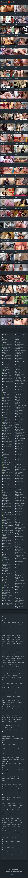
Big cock (8, 637)
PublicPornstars (5, 379)
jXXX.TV (11, 532)
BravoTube (4, 431)
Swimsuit (4, 826)
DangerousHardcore (6, 367)
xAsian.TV (17, 534)
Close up (17, 656)
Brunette (8, 643)
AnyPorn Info (17, 544)
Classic (8, 656)
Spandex (7, 818)
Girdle (3, 704)
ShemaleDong (5, 404)
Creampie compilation (12, 662)
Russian (8, 799)
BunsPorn (4, 460)
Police (17, 786)
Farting (18, 687)
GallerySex (4, 370)
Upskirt (3, 843)
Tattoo (6, 830)
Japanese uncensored (6, 738)
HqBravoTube (5, 414)
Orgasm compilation (11, 778)
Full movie (9, 696)
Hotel (14, 719)
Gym (3, 710)
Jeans (22, 738)
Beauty (3, 635)
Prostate (9, 790)
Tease (20, 830)
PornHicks (17, 452)
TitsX (9, 559)
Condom (19, 658)
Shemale (9, 807)
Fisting (14, 692)
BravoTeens (17, 411)
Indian (3, 725)
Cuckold (3, 664)
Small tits (4, 816)
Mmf (6, 763)
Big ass (18, 635)
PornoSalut (17, 566)
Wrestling (10, 854)
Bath (19, 631)
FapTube (23, 350)
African (8, 622)
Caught (8, 652)
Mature (10, 759)
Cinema (3, 656)
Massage (17, 757)
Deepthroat (13, 671)
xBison (9, 350)
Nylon (7, 771)
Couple (13, 660)
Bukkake (13, 643)
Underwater (12, 841)
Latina (18, 748)
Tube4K (10, 462)
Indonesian (18, 727)
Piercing (7, 786)
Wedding (9, 851)
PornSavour (4, 498)
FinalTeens (17, 509)
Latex (14, 748)
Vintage (8, 847)
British (3, 643)
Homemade (4, 719)
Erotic (16, 683)
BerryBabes (4, 457)
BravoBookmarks (18, 427)
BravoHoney (17, 550)
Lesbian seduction (15, 750)
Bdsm (16, 633)
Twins (16, 837)
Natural (3, 769)
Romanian (19, 797)
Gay (18, 700)
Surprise (8, 824)
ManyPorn (17, 403)
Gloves (14, 706)
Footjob (12, 694)
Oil (6, 776)
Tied (9, 835)
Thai (18, 832)
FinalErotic (4, 336)
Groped (18, 708)
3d (5, 618)
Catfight (3, 652)
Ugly (3, 841)
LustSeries (17, 424)
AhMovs (10, 595)
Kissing (3, 744)
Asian (11, 624)
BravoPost (4, 411)
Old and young (12, 776)
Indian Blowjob (9, 725)
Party (20, 784)
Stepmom (20, 820)
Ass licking (20, 624)
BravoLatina (17, 397)
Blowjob (18, 639)
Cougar (8, 660)
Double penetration (5, 677)
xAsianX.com (5, 417)
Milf (7, 761)
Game (8, 700)
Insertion (3, 729)
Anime (22, 622)
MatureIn (11, 525)
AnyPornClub (17, 375)
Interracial (15, 729)
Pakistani (4, 784)
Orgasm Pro (4, 376)
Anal (18, 622)
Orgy (18, 778)
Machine (3, 757)
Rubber (3, 799)
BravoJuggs (4, 389)
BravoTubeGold (18, 492)
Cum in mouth (10, 664)
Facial (9, 687)
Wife (22, 851)
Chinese (15, 654)
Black (8, 639)
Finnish (3, 692)
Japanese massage (6, 736)
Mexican (22, 759)
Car (8, 649)
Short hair (14, 809)
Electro (8, 683)
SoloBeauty (17, 482)
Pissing (12, 786)
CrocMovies (4, 476)
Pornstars (8, 788)
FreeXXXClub (17, 430)
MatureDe (4, 439)
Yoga (3, 858)
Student (3, 824)
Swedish (19, 824)
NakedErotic (4, 523)
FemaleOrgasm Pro (6, 576)
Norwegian (14, 769)
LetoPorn (24, 458)
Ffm (16, 689)
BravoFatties (4, 565)
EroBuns (23, 503)
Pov (19, 788)
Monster (19, 763)
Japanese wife (16, 738)
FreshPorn (4, 517)
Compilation (13, 658)
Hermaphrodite (14, 717)
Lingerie (3, 753)
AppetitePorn (17, 519)
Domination (4, 675)
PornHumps (4, 420)
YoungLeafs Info (5, 454)
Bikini (19, 637)
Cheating (3, 654)
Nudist (19, 769)
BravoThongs (4, 601)
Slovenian (10, 814)
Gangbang (14, 700)
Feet (3, 689)
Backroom (8, 631)
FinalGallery (4, 528)
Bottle (13, 641)
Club (3, 658)
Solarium (20, 816)
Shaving (3, 807)
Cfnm (18, 652)
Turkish (11, 837)
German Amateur (10, 702)
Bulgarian (19, 643)
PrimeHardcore (18, 489)
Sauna (13, 803)
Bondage (3, 641)
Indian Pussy (11, 727)
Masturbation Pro (18, 506)
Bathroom (4, 633)
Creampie (4, 662)
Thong (22, 832)
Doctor (13, 673)
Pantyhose (15, 784)
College (7, 658)
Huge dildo (4, 721)
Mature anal (16, 759)
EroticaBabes (17, 569)
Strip (21, 822)
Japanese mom (15, 736)
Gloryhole (9, 706)
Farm (14, 687)
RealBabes (17, 525)
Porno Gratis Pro (18, 336)
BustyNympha (5, 386)
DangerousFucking (6, 547)
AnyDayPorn (4, 520)
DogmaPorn (4, 571)
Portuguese (14, 788)
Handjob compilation (15, 715)
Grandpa (3, 708)
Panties (9, 784)
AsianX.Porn (17, 516)
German (3, 702)
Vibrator (3, 847)
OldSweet (17, 417)
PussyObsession (5, 382)
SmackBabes (5, 356)
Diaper (19, 671)
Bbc (8, 633)
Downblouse (13, 677)
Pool (3, 788)
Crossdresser (21, 662)
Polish (22, 786)
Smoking (9, 816)
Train (7, 837)
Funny (14, 696)
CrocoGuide (4, 423)
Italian (21, 729)
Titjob (17, 835)
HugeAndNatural (18, 528)
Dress (19, 677)
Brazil (17, 641)
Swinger (9, 826)
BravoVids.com (9, 2)
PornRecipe (17, 604)
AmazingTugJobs (18, 421)
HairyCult (17, 512)
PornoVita (17, 400)
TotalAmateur (4, 434)
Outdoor (3, 780)
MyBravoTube (17, 345)
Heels (8, 717)
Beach (21, 633)
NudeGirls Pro (17, 601)
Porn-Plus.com (5, 568)
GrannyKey (4, 495)
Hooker (9, 719)
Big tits (14, 637)
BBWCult (17, 414)
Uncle (7, 841)
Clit (12, 656)
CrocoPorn (4, 554)
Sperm (3, 820)
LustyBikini (17, 339)
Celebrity (13, 652)
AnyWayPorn (17, 342)
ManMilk (23, 438)
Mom (10, 763)
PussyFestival (18, 486)
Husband (16, 721)
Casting (17, 649)
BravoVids (4, 535)
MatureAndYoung (5, 541)
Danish (8, 671)
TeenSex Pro (4, 501)
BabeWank (17, 578)
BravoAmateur (18, 436)
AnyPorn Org (4, 467)
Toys (3, 837)
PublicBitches (5, 562)
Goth (19, 706)
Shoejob (3, 809)
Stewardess (4, 822)
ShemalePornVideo (6, 361)
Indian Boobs (16, 725)
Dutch (3, 679)
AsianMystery (17, 501)
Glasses (3, 706)
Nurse (3, 771)
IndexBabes (17, 359)
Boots (8, 641)
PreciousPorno (18, 394)
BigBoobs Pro (5, 557)
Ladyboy (9, 748)
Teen (3, 832)
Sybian (18, 826)
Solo (3, 818)
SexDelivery (17, 537)
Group (23, 708)
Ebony (3, 683)
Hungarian (10, 721)
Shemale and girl (16, 807)
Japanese (4, 734)
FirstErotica (4, 582)
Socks (15, 816)
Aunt (16, 626)
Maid (8, 757)
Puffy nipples (4, 793)
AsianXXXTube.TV (18, 381)
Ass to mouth (4, 626)
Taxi (10, 830)
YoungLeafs (17, 495)
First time (9, 692)
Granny (8, 708)
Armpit (7, 624)
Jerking (3, 740)
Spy (11, 820)
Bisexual (3, 639)
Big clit (3, 637)
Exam (21, 683)
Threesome (4, 835)
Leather (3, 750)
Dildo (3, 673)
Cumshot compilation (6, 666)
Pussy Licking (16, 793)
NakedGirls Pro (18, 467)
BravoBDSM (17, 522)
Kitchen (8, 744)
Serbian (20, 805)
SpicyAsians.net (18, 378)
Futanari (19, 696)
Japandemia (17, 348)
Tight (13, 835)
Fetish (12, 689)
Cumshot (16, 664)
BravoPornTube (5, 442)
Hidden (20, 717)
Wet (13, 851)
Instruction (9, 729)
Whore (18, 851)
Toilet (21, 835)
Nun (23, 769)
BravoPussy (17, 372)
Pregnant (4, 790)
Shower (19, 809)
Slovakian (4, 814)
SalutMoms (17, 356)
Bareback (14, 631)
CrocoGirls (17, 531)
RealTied (11, 514)
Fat (22, 687)
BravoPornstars (18, 369)
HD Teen (3, 717)
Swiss (14, 826)
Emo (12, 683)
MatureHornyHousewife (6, 512)
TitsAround (17, 591)
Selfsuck (15, 805)
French (3, 696)
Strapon (16, 822)
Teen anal (8, 832)
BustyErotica (4, 507)
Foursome (18, 694)
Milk (3, 763)
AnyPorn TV (17, 479)
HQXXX (10, 444)
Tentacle (13, 832)
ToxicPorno (4, 470)
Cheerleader (9, 654)
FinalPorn (4, 395)
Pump (10, 793)
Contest (3, 660)
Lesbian (8, 750)
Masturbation (4, 759)
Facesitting (4, 687)
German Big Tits (19, 702)
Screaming (19, 803)
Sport (8, 820)
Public (20, 790)
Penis (3, 786)
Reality (3, 797)
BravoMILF (4, 401)
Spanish (12, 818)
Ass (15, 624)
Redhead (8, 797)
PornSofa (17, 387)
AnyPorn (11, 464)
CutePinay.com (18, 584)
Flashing (19, 692)
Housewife (19, 719)
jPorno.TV (4, 598)
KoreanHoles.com (18, 433)
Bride (21, 641)
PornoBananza (18, 464)
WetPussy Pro (5, 492)
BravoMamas (4, 479)
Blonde (13, 639)
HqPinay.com (4, 593)
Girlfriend (8, 704)
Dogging (18, 673)
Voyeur (13, 847)
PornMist (24, 405)
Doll (22, 673)
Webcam (3, 851)
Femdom (7, 689)
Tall (2, 830)
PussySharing (5, 428)
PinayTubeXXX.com (19, 598)
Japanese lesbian (11, 734)
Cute (13, 666)
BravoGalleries (18, 575)
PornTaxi (11, 363)
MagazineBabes (18, 547)
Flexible (3, 694)
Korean (13, 744)
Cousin (18, 660)
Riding (13, 797)
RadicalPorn (17, 441)
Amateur (14, 622)
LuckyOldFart (5, 585)
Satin (9, 803)
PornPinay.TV (17, 456)
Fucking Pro (4, 407)
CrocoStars (4, 348)
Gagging (3, 700)
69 (2, 618)
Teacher (15, 830)
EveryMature (17, 556)
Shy (3, 811)
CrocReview (4, 504)
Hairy (3, 715)
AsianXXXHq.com (5, 447)
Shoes (8, 809)
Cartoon (12, 649)
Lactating (4, 748)
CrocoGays (4, 486)
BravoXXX (17, 449)
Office (3, 776)
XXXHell (11, 425)
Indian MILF (4, 727)
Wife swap (4, 854)
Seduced (9, 805)
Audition (11, 626)
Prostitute (15, 790)
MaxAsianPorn (5, 551)
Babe (3, 631)
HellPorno (4, 353)
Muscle (3, 765)
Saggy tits (4, 803)
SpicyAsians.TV (5, 604)
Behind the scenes (11, 635)
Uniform (18, 841)
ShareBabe (4, 339)
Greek (13, 708)
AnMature (4, 538)
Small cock (16, 814)
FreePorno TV (17, 476)
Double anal (15, 675)
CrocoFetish (17, 391)
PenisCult (4, 451)
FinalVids (17, 461)
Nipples (8, 769)
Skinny (7, 811)
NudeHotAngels (18, 366)
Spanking (18, 818)
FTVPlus (23, 446)
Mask (12, 757)
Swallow (14, 824)
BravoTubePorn (18, 353)
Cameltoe (4, 649)
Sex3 (9, 436)
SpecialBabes (17, 408)
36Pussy (11, 530)
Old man (19, 776)
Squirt (15, 820)
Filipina (20, 689)
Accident (3, 622)
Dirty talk (8, 673)
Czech (17, 666)
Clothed (22, 656)
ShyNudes (4, 392)
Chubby (20, 654)
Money (14, 763)
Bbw (12, 633)
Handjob (7, 715)
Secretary (4, 805)
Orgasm (3, 778)
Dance (3, 671)
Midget (3, 761)
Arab (3, 624)
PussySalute (4, 544)
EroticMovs (17, 444)
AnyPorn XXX (17, 594)
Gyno (7, 710)
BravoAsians (4, 342)
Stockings (11, 822)
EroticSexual (4, 373)
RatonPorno (17, 473)
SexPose (4, 482)
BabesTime (4, 398)
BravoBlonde (4, 579)
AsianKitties (17, 562)
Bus (3, 645)
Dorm (9, 675)
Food (8, 694)
